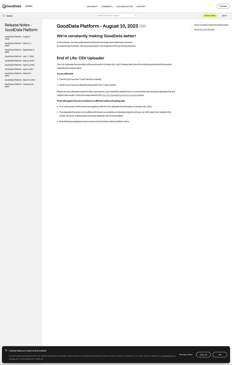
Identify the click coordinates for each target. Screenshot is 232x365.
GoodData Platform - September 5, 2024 (19, 51)
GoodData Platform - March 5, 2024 (20, 80)
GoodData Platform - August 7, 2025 (18, 38)
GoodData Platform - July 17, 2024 (19, 56)
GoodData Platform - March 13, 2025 (18, 44)
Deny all (203, 354)
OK (220, 354)
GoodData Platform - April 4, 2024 (19, 69)
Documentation (124, 6)
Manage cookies (185, 354)
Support (141, 6)
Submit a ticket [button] (209, 15)
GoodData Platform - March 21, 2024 (18, 74)
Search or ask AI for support (108, 15)
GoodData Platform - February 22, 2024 (19, 85)
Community (107, 6)
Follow (142, 26)
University (92, 6)
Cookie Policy (167, 356)
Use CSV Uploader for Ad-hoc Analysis (120, 95)
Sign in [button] (224, 15)
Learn (28, 6)
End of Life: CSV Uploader (204, 29)
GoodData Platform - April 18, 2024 (20, 65)
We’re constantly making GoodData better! (211, 25)
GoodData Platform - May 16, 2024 (19, 61)
